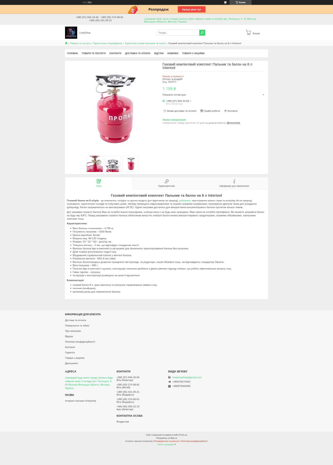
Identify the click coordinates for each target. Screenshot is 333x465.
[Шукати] (202, 33)
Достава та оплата (75, 320)
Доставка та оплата (137, 53)
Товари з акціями (193, 53)
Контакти (115, 53)
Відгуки (159, 53)
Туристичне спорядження (107, 43)
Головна (72, 53)
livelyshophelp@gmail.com (187, 377)
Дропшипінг (71, 363)
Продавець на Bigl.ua (166, 438)
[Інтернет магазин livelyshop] (71, 32)
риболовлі (184, 200)
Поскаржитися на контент (167, 441)
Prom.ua (183, 435)
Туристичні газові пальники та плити (145, 43)
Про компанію (73, 331)
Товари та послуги (80, 43)
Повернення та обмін (77, 325)
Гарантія (70, 352)
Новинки (172, 53)
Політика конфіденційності (80, 341)
